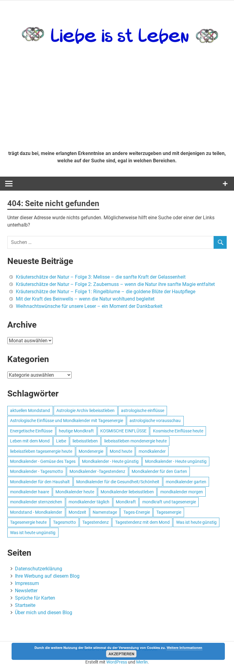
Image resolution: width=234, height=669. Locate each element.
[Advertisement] (117, 100)
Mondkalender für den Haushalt (40, 481)
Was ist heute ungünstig (32, 532)
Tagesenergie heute (28, 522)
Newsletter (26, 590)
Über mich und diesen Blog (43, 612)
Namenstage (105, 512)
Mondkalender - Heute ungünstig (176, 461)
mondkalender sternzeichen (36, 501)
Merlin (142, 662)
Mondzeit (77, 512)
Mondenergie (91, 451)
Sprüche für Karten (35, 598)
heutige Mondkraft (76, 430)
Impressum (27, 583)
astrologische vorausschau (155, 420)
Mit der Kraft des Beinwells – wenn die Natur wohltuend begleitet (85, 299)
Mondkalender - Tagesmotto (36, 471)
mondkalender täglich (89, 501)
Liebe (61, 440)
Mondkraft (126, 501)
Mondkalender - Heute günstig (110, 461)
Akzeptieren (121, 654)
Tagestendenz (95, 522)
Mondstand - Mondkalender (36, 512)
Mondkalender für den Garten (159, 471)
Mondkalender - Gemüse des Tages (43, 461)
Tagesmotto (64, 522)
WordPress (116, 662)
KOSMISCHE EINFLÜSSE (123, 430)
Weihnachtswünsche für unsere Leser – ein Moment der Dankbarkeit (89, 306)
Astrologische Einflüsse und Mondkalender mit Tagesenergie (66, 420)
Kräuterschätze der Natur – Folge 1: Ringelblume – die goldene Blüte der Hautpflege (105, 291)
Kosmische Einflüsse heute (178, 430)
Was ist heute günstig (196, 522)
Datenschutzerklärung (38, 569)
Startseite (25, 605)
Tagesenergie (168, 512)
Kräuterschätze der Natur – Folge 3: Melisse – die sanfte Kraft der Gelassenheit (101, 277)
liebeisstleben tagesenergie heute (41, 451)
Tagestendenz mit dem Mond (142, 522)
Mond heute (121, 451)
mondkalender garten (186, 481)
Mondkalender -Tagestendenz (97, 471)
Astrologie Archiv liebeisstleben (85, 410)
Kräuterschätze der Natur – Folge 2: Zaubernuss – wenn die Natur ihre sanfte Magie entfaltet (115, 284)
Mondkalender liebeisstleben (127, 491)
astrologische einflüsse (142, 410)
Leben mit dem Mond (30, 440)
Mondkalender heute (74, 491)
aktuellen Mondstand (30, 410)
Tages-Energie (136, 512)
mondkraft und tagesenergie (169, 501)
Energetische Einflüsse (31, 430)
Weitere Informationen (184, 647)
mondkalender (152, 451)
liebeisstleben (85, 440)
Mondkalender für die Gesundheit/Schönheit (117, 481)
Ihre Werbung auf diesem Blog (47, 576)
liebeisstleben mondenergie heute (135, 440)
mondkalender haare (29, 491)
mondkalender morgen (181, 491)
